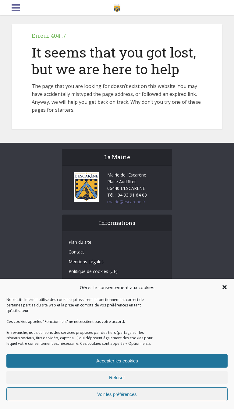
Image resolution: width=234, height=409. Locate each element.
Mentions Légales (86, 261)
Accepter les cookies (117, 360)
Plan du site (80, 242)
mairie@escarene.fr (126, 201)
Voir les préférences (117, 394)
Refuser (117, 377)
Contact (76, 252)
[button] (225, 287)
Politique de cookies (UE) (93, 271)
